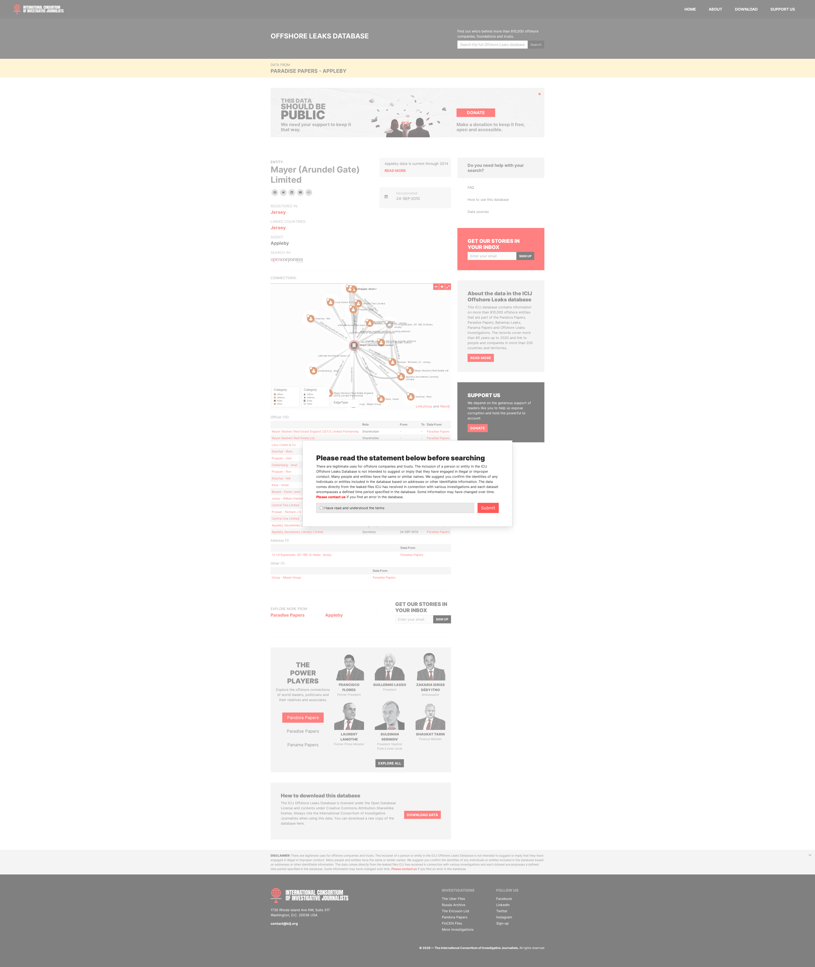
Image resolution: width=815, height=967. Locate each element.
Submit (488, 507)
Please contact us (331, 497)
